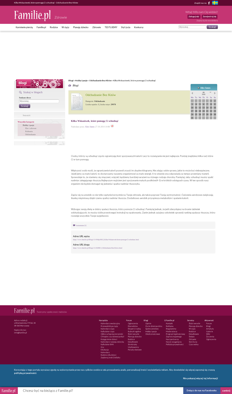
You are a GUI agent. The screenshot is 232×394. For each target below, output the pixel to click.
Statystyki (26, 115)
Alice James (205, 88)
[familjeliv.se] (215, 3)
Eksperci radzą (134, 329)
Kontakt (169, 323)
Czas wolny (194, 344)
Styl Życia (193, 342)
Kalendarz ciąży (107, 329)
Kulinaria (29, 131)
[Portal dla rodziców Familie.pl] (32, 20)
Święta (191, 336)
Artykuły (210, 329)
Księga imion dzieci (109, 339)
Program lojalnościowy (175, 334)
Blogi (70, 80)
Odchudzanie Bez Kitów (100, 80)
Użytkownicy (133, 347)
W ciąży (65, 27)
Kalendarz (105, 352)
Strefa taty (132, 344)
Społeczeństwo (151, 329)
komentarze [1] (81, 225)
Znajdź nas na (200, 3)
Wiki (208, 334)
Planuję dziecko (80, 27)
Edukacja (105, 350)
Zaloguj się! (194, 16)
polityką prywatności (25, 373)
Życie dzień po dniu (153, 326)
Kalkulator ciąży (107, 331)
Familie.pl (41, 27)
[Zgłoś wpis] (112, 127)
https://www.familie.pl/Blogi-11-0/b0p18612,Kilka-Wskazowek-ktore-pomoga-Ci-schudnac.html (106, 240)
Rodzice (54, 27)
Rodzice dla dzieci (108, 355)
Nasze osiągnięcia (174, 342)
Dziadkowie (133, 342)
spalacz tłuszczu (109, 209)
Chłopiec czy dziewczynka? (112, 336)
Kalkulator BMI (107, 344)
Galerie (209, 331)
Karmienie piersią (24, 27)
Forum (209, 323)
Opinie (148, 323)
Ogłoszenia (133, 323)
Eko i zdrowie (30, 128)
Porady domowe (135, 350)
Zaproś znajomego (174, 336)
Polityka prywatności (175, 344)
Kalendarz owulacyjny (110, 323)
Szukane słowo (25, 98)
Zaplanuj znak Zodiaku (110, 357)
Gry (102, 347)
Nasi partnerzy (172, 339)
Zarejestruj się (209, 16)
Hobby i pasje (81, 80)
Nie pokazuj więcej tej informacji (200, 378)
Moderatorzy (171, 331)
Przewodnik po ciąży (109, 326)
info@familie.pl (20, 332)
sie (203, 93)
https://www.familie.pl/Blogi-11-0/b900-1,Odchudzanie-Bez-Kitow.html (97, 248)
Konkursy (139, 27)
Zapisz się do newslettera (207, 20)
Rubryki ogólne (134, 331)
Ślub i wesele (133, 334)
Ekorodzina (133, 326)
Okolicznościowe (152, 334)
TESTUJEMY (111, 27)
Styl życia (125, 27)
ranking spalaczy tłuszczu (196, 212)
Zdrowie (96, 27)
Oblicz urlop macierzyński (112, 334)
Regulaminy (171, 329)
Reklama (169, 326)
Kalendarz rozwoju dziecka (112, 342)
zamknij (226, 390)
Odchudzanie (30, 134)
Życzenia (210, 336)
